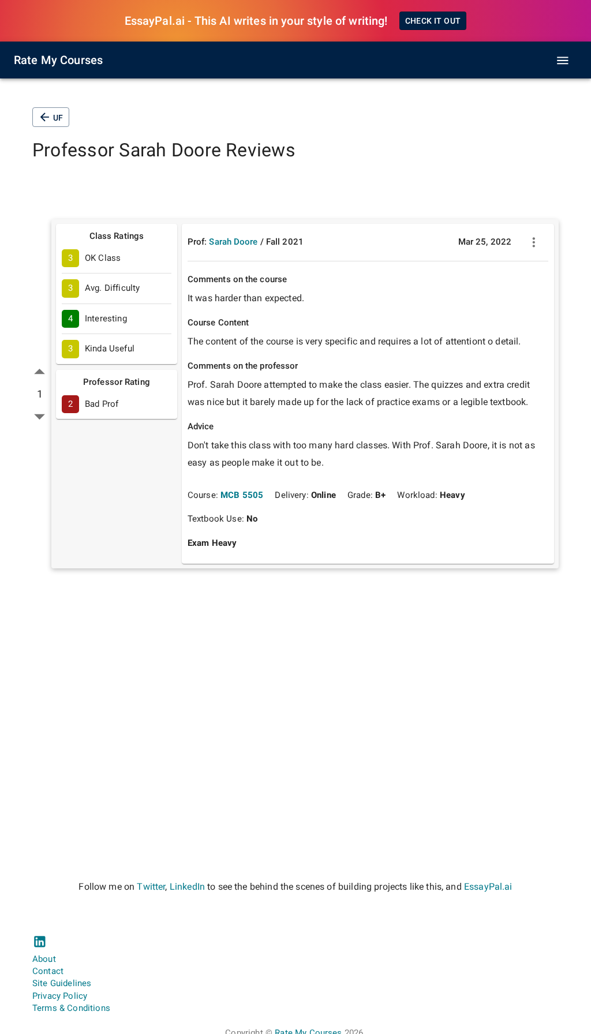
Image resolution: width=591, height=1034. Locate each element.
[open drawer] (562, 60)
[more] (533, 242)
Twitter (151, 886)
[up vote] (39, 372)
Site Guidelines (61, 983)
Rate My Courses (58, 60)
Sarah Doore (233, 242)
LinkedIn (187, 886)
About (44, 959)
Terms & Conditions (71, 1008)
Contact (47, 971)
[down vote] (39, 416)
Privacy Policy (59, 996)
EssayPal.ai (488, 886)
